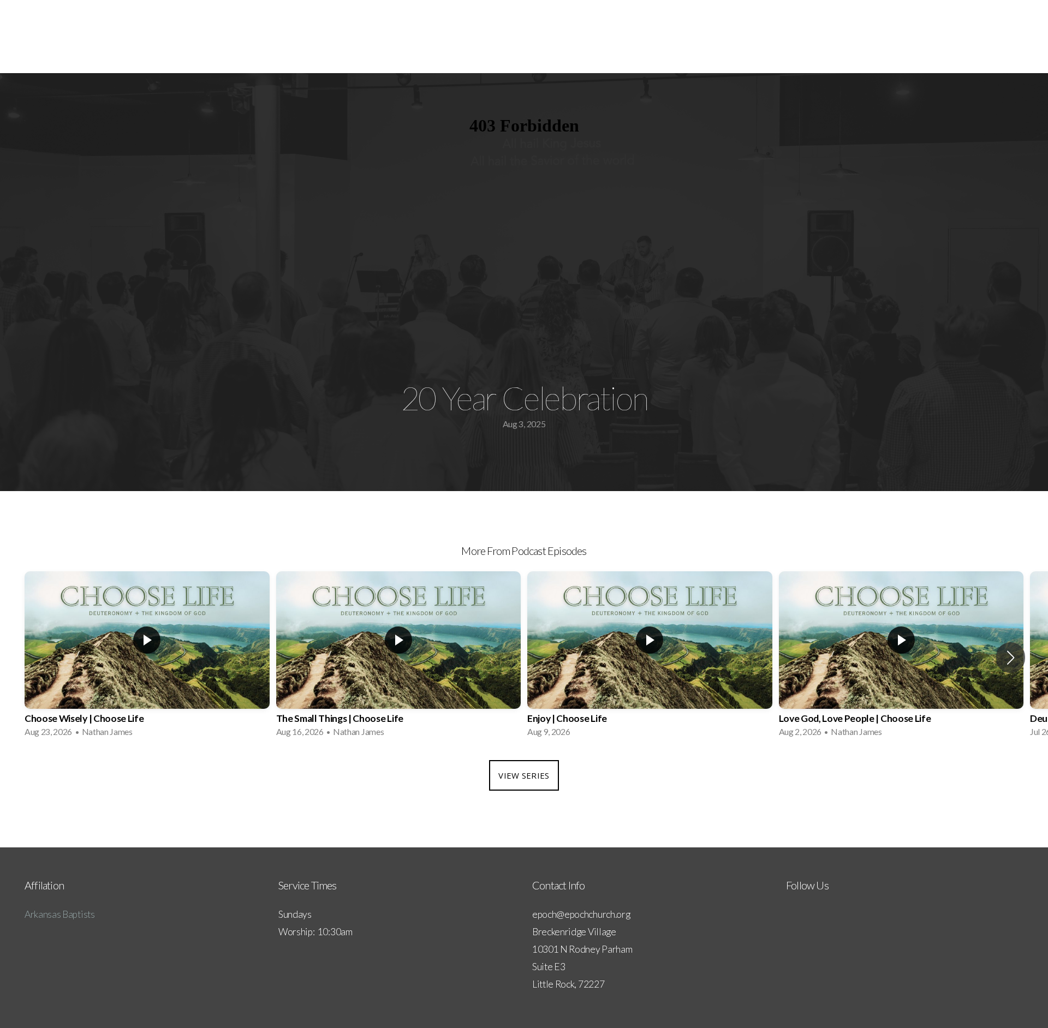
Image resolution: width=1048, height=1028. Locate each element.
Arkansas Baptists (60, 914)
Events (966, 37)
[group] (147, 657)
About (810, 37)
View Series (523, 775)
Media (920, 37)
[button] (1010, 658)
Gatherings (864, 37)
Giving (1011, 37)
